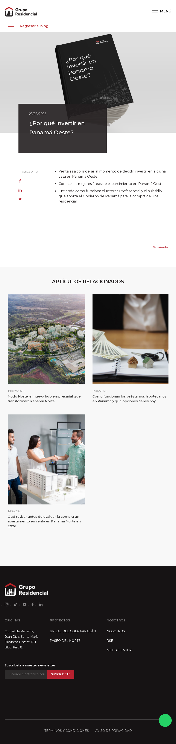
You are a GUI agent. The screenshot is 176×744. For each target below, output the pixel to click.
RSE (110, 641)
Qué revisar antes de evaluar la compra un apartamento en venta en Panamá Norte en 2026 (44, 521)
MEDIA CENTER (119, 650)
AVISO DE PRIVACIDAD (113, 731)
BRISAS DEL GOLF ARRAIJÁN (73, 631)
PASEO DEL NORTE (65, 641)
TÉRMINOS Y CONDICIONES (66, 731)
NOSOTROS (116, 631)
